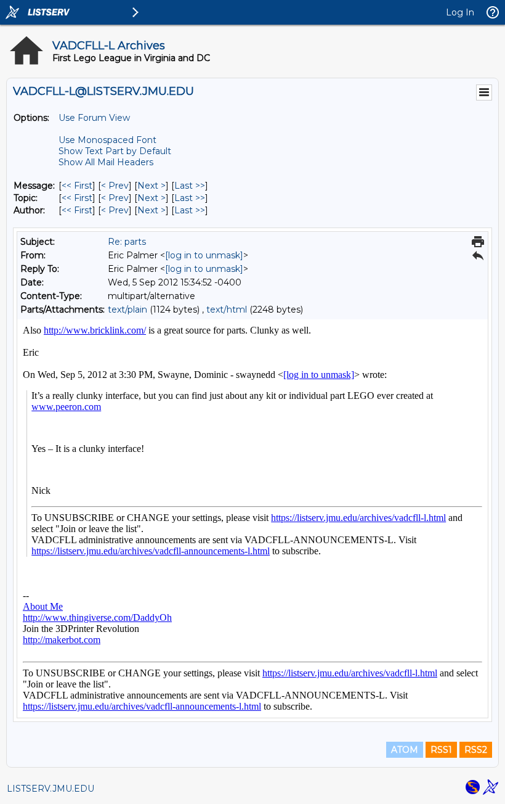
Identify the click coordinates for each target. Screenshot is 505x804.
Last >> (189, 185)
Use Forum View (94, 117)
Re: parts (127, 241)
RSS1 (441, 749)
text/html (226, 309)
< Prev (115, 185)
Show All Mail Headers (106, 162)
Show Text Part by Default (115, 151)
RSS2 (475, 749)
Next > (151, 185)
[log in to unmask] (204, 255)
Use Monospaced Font (107, 140)
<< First (77, 185)
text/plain (127, 309)
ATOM (404, 749)
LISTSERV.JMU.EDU (50, 788)
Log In (460, 12)
